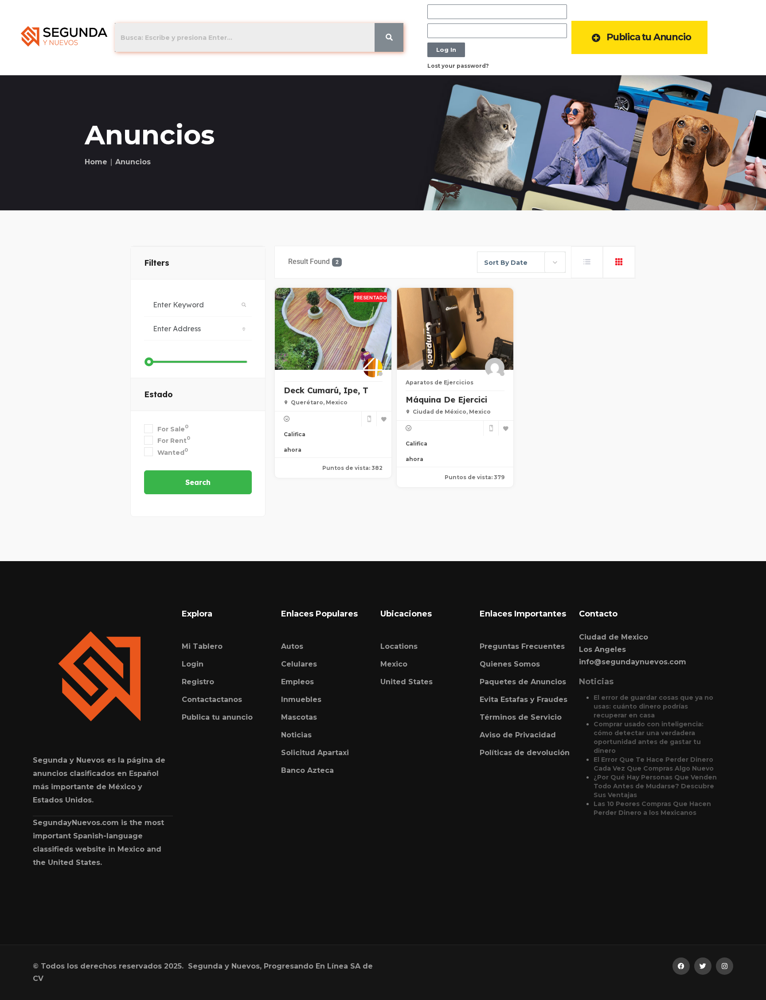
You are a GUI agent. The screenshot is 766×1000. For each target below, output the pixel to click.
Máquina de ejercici (446, 400)
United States (406, 682)
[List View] (587, 262)
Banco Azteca (307, 770)
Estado (158, 394)
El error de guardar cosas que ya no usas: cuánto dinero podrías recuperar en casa (653, 706)
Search (198, 482)
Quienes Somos (510, 664)
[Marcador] (383, 418)
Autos (292, 646)
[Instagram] (724, 966)
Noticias (296, 735)
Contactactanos (212, 699)
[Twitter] (702, 966)
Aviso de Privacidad (518, 735)
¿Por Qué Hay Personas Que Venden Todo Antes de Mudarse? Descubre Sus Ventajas (655, 786)
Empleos (297, 682)
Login (192, 664)
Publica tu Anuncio (648, 37)
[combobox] (521, 262)
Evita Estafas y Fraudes (523, 699)
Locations (399, 646)
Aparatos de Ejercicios (439, 382)
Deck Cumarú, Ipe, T (326, 390)
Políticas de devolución (525, 752)
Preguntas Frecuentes (522, 646)
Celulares (299, 664)
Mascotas (299, 717)
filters (156, 263)
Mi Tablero (202, 646)
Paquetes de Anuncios (523, 682)
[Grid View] (619, 262)
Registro (198, 682)
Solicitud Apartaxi (315, 752)
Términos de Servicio (521, 717)
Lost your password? (458, 65)
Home (96, 162)
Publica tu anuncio (217, 717)
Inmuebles (301, 699)
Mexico (393, 664)
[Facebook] (681, 966)
